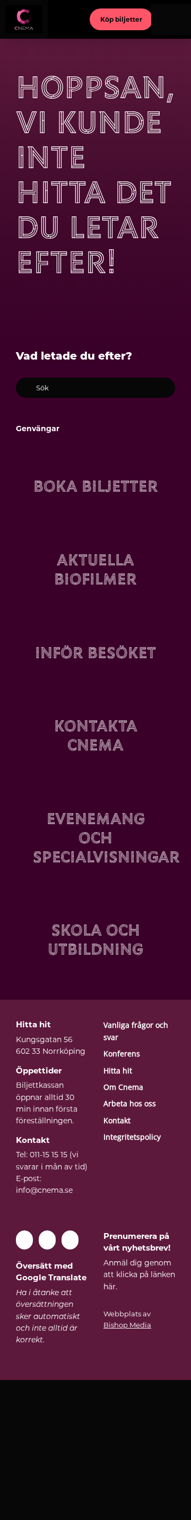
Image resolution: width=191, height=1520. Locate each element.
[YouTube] (47, 1240)
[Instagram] (70, 1240)
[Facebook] (24, 1240)
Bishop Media (127, 1325)
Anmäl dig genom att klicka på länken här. (139, 1274)
